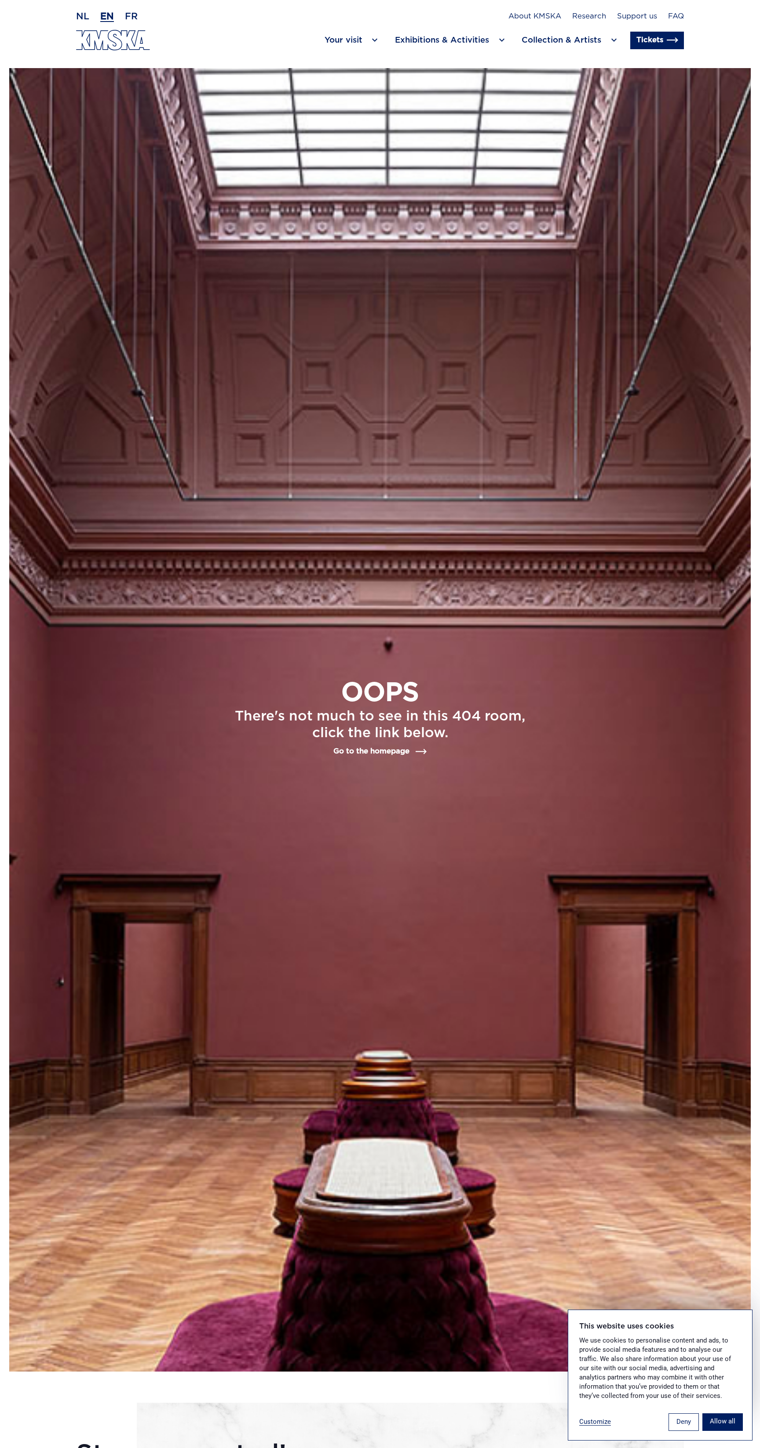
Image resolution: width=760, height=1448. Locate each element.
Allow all (722, 1421)
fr (131, 16)
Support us (637, 16)
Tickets (649, 39)
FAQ (676, 16)
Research (589, 16)
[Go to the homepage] (113, 40)
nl (82, 16)
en (107, 16)
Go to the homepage (371, 751)
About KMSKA (534, 16)
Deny (683, 1422)
